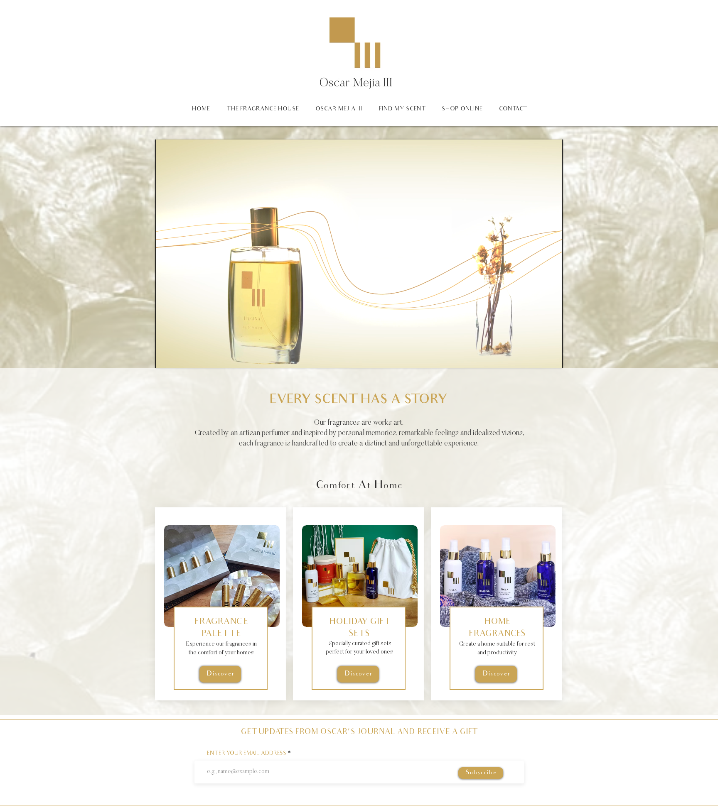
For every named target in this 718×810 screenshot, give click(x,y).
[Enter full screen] (551, 356)
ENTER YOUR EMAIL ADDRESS (246, 753)
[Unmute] (180, 356)
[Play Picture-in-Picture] (537, 356)
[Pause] (166, 356)
